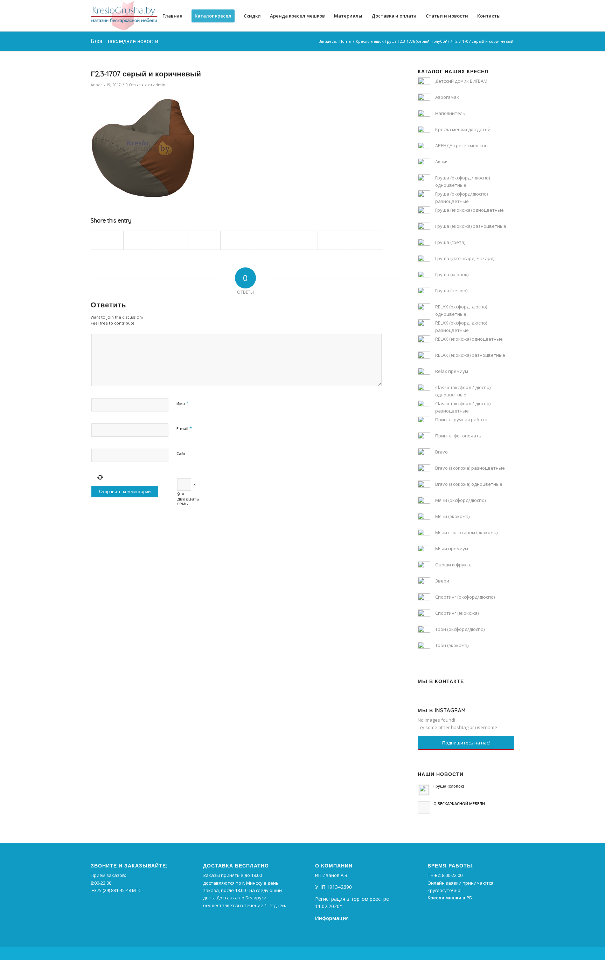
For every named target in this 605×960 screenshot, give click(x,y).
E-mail (184, 428)
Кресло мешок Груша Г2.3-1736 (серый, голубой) (402, 41)
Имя (182, 403)
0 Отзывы (134, 84)
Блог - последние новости (124, 41)
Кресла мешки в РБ (449, 897)
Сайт (181, 453)
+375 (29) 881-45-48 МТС (116, 890)
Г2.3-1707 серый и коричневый (146, 73)
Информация (332, 918)
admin (159, 84)
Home (345, 41)
